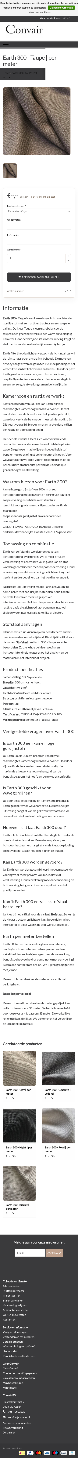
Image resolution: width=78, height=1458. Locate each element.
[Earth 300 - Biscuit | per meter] (19, 1183)
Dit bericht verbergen (61, 7)
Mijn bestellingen (13, 1382)
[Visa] (46, 1452)
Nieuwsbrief (10, 1351)
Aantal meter (13, 249)
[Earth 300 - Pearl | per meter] (58, 1125)
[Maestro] (55, 1452)
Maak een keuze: (16, 206)
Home (6, 73)
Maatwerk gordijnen (15, 1305)
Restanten (9, 1319)
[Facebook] (32, 1264)
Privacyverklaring (13, 1427)
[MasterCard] (38, 1452)
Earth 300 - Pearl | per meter (58, 1149)
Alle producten (11, 1286)
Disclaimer (9, 1432)
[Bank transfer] (63, 1452)
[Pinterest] (39, 1264)
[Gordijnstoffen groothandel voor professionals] (39, 31)
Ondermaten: (14, 219)
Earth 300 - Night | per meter (19, 1149)
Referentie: (13, 235)
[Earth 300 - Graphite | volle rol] (58, 1068)
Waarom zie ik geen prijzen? (55, 18)
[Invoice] (71, 1452)
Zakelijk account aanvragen (19, 1377)
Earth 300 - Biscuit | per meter (17, 1206)
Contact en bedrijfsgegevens (20, 1373)
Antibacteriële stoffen (16, 1310)
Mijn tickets (10, 1387)
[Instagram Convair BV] (46, 1264)
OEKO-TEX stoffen (14, 1314)
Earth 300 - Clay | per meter (18, 1091)
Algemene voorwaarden (17, 1423)
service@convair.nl (19, 1417)
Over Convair (11, 1368)
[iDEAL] (21, 1452)
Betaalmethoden (13, 1341)
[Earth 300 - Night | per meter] (19, 1125)
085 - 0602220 (16, 1411)
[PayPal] (30, 1452)
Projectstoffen (11, 1295)
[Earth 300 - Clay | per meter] (19, 1068)
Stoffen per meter (13, 1290)
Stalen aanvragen (13, 1300)
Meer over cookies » (40, 12)
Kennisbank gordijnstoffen (18, 1356)
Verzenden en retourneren (18, 1336)
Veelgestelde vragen (15, 1332)
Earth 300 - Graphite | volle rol (58, 1091)
